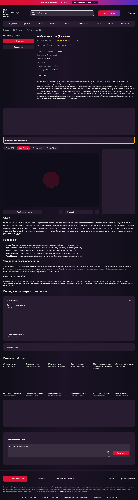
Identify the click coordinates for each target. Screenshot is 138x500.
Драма (51, 45)
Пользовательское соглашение (106, 497)
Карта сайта (109, 478)
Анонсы (110, 24)
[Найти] (32, 13)
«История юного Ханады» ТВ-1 (54, 394)
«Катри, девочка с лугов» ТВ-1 (122, 394)
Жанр (52, 24)
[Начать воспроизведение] (51, 180)
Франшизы (27, 24)
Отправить (121, 453)
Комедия (41, 45)
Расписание (124, 24)
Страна (66, 24)
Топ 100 (82, 24)
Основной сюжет (13, 300)
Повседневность (63, 45)
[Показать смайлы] (109, 453)
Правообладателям (127, 478)
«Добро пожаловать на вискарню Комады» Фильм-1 (102, 395)
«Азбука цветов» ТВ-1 (15, 334)
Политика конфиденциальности (76, 497)
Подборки (13, 24)
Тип (38, 24)
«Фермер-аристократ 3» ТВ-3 (80, 394)
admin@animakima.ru (50, 497)
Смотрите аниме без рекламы (68, 3)
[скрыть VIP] (133, 2)
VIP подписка (109, 13)
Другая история (12, 347)
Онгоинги (98, 24)
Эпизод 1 (70, 212)
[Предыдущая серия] (61, 212)
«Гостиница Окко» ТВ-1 (12, 393)
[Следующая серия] (97, 212)
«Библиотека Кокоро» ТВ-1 (34, 394)
